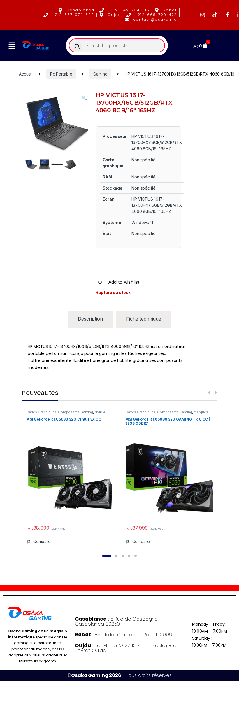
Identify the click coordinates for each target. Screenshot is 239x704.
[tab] (90, 319)
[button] (11, 46)
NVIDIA (100, 412)
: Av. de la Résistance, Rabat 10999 (123, 634)
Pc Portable (61, 73)
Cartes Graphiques (41, 412)
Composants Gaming (75, 412)
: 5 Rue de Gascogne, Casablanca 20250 (116, 621)
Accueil (26, 73)
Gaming (100, 73)
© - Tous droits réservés (119, 675)
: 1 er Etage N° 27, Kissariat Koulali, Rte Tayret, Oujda (125, 648)
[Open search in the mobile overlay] (117, 45)
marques (201, 412)
